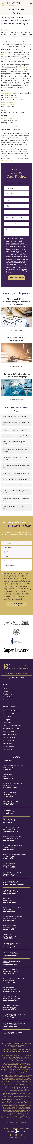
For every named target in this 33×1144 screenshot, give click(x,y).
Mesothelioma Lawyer (10, 734)
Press (8, 30)
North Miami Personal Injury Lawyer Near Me (16, 466)
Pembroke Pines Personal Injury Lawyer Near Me (15, 492)
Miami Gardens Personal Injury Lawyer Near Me (15, 443)
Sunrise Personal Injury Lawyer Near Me (15, 479)
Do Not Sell (23, 1122)
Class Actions (7, 723)
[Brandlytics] (20, 1131)
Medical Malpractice (16, 366)
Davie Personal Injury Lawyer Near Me (15, 485)
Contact (5, 700)
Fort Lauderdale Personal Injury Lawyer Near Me (15, 451)
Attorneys (6, 691)
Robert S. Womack (8, 102)
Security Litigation (8, 740)
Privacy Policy (10, 1122)
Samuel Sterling (20, 59)
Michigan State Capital (9, 118)
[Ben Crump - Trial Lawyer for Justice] (13, 4)
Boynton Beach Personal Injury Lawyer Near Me (15, 458)
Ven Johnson (12, 98)
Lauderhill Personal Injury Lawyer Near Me (16, 473)
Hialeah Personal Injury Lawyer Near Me (15, 436)
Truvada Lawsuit (8, 746)
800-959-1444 (17, 9)
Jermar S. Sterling (7, 104)
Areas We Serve (8, 697)
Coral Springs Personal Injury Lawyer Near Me (16, 423)
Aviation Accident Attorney (11, 711)
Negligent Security (9, 737)
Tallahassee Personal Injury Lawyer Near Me (16, 507)
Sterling (22, 67)
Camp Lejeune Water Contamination (14, 714)
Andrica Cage (6, 93)
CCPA (17, 1122)
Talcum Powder (8, 743)
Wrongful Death (16, 330)
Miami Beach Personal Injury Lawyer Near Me (16, 500)
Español (16, 13)
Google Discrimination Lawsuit (12, 725)
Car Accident (7, 717)
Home (3, 30)
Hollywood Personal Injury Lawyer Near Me (16, 430)
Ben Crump (5, 54)
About (5, 688)
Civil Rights (6, 720)
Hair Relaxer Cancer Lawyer (11, 728)
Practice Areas (7, 694)
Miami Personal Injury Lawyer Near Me (15, 416)
